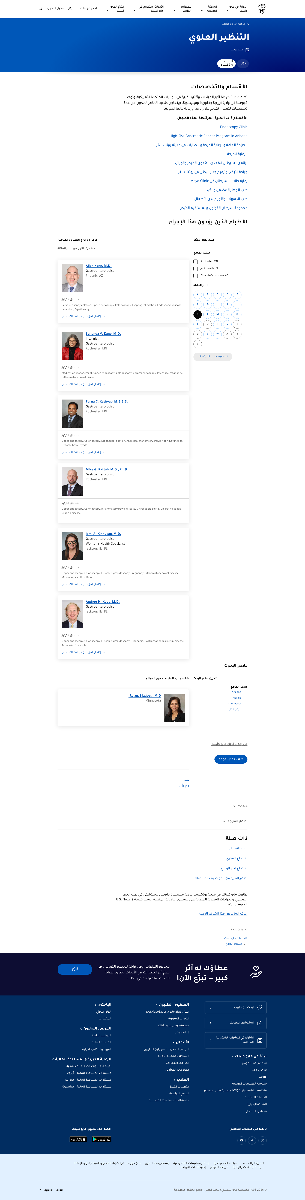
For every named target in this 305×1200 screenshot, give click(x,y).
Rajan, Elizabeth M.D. (144, 696)
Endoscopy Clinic (233, 127)
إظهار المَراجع (237, 821)
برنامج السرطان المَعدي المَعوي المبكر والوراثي (211, 163)
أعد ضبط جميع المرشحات (213, 356)
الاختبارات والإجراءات (233, 24)
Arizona (236, 692)
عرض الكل (235, 709)
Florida (237, 698)
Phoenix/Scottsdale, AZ (214, 275)
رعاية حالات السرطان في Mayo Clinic (218, 181)
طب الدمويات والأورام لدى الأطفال (220, 199)
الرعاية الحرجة (237, 154)
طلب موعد (237, 50)
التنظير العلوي (219, 38)
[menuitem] (243, 63)
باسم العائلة (201, 285)
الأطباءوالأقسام (227, 63)
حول (243, 63)
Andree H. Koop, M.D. (103, 602)
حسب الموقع (201, 253)
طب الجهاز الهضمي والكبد (226, 190)
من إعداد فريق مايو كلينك (229, 744)
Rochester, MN (209, 261)
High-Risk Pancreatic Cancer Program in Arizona (208, 136)
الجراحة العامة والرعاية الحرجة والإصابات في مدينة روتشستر (201, 145)
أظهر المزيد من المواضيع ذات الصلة (221, 878)
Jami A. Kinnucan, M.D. (103, 534)
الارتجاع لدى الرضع (234, 869)
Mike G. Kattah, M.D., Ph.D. (107, 470)
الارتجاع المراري (236, 859)
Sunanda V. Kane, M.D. (103, 334)
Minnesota (234, 704)
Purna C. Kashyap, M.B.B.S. (107, 402)
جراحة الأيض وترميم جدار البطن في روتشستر (212, 172)
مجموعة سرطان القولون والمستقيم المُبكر (214, 208)
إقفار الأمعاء (238, 849)
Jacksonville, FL (209, 268)
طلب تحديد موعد (231, 759)
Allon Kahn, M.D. (99, 266)
